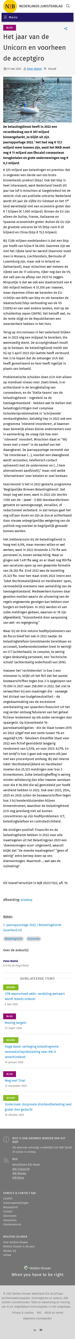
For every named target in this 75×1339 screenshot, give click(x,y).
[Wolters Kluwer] (37, 1269)
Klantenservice (12, 1224)
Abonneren (10, 1216)
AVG (39, 1312)
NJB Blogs (18, 1177)
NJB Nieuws (19, 1173)
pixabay (26, 900)
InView (7, 1255)
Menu (13, 17)
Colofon (8, 1198)
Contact (7, 1211)
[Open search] (68, 6)
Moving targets (15, 1023)
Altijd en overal (53, 1312)
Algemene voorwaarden (37, 1318)
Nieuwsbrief (10, 1207)
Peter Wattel (34, 69)
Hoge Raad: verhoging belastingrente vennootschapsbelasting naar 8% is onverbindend (32, 1052)
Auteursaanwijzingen (16, 1203)
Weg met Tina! (15, 1080)
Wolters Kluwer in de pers (19, 1246)
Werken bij (9, 1251)
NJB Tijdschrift (21, 1169)
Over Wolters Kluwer (15, 1242)
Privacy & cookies (23, 1312)
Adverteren (10, 1220)
